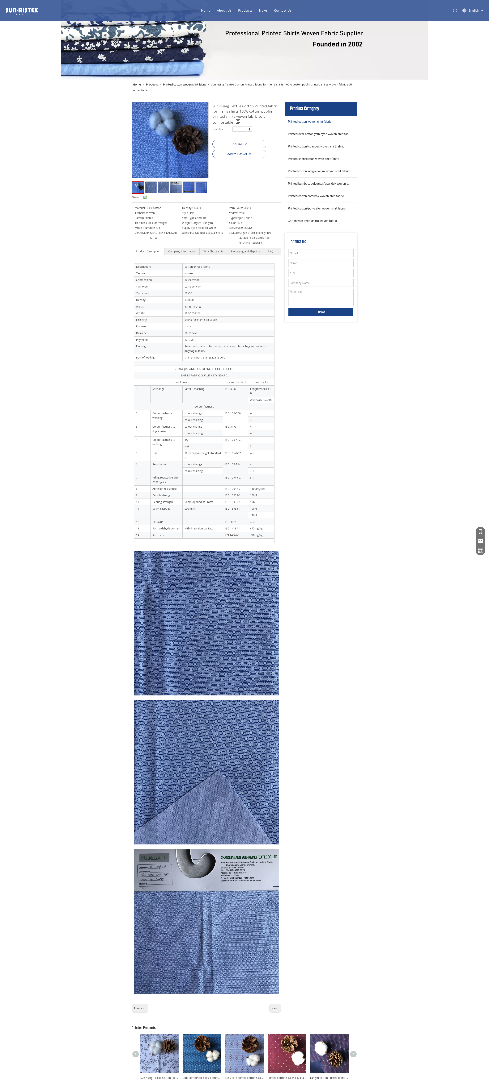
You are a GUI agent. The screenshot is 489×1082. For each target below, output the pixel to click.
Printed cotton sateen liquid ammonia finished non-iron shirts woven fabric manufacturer (287, 1078)
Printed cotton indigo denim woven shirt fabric (318, 171)
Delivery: (234, 228)
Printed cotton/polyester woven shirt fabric (317, 208)
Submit (321, 312)
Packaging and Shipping (245, 251)
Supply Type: (190, 228)
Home (205, 10)
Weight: (186, 223)
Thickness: (141, 223)
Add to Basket (237, 154)
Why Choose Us (213, 251)
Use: (184, 232)
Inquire (237, 144)
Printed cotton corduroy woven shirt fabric (316, 196)
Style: (185, 213)
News (263, 10)
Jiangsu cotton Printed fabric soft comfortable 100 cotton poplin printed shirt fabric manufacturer (329, 1078)
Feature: (234, 232)
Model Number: (144, 228)
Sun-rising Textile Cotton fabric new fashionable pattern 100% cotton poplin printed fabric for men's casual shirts (159, 1078)
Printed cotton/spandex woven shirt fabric (316, 146)
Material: (140, 208)
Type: (232, 218)
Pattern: (139, 218)
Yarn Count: (236, 208)
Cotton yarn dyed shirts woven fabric (312, 221)
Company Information (182, 251)
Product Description (148, 251)
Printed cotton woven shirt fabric (309, 121)
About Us (224, 10)
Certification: (142, 232)
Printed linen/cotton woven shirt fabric (313, 159)
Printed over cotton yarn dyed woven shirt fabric (320, 134)
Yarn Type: (188, 218)
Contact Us (282, 10)
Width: (233, 213)
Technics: (140, 213)
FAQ (270, 251)
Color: (232, 223)
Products (245, 10)
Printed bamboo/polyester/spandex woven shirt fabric (322, 183)
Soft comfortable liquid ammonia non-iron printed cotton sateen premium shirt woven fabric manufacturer (202, 1078)
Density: (187, 208)
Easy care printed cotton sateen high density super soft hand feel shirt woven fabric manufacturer (244, 1078)
